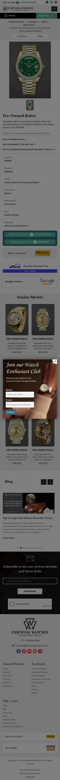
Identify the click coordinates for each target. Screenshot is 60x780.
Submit (11, 412)
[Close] (54, 361)
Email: (9, 400)
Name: (9, 389)
